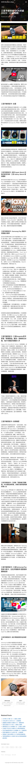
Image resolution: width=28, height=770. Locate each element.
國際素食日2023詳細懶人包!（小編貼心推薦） (14, 726)
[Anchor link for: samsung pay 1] (8, 571)
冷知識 (7, 747)
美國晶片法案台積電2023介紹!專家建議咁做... (14, 734)
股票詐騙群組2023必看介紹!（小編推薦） (13, 732)
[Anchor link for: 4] (3, 639)
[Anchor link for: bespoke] (21, 341)
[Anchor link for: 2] (20, 421)
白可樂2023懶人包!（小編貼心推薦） (12, 718)
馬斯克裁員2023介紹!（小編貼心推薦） (13, 724)
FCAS (2, 754)
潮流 (16, 747)
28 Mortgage (8, 754)
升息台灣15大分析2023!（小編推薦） (12, 720)
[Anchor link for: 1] (17, 104)
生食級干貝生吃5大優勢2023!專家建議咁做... (14, 728)
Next (20, 702)
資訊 (3, 747)
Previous (7, 703)
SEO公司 (14, 754)
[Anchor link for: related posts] (12, 715)
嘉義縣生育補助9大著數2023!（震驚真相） (14, 722)
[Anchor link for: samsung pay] (10, 233)
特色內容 (12, 747)
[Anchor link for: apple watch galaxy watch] (6, 176)
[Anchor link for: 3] (7, 487)
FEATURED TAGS (5, 744)
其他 (3, 7)
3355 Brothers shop (7, 2)
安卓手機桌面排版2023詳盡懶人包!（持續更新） (15, 730)
